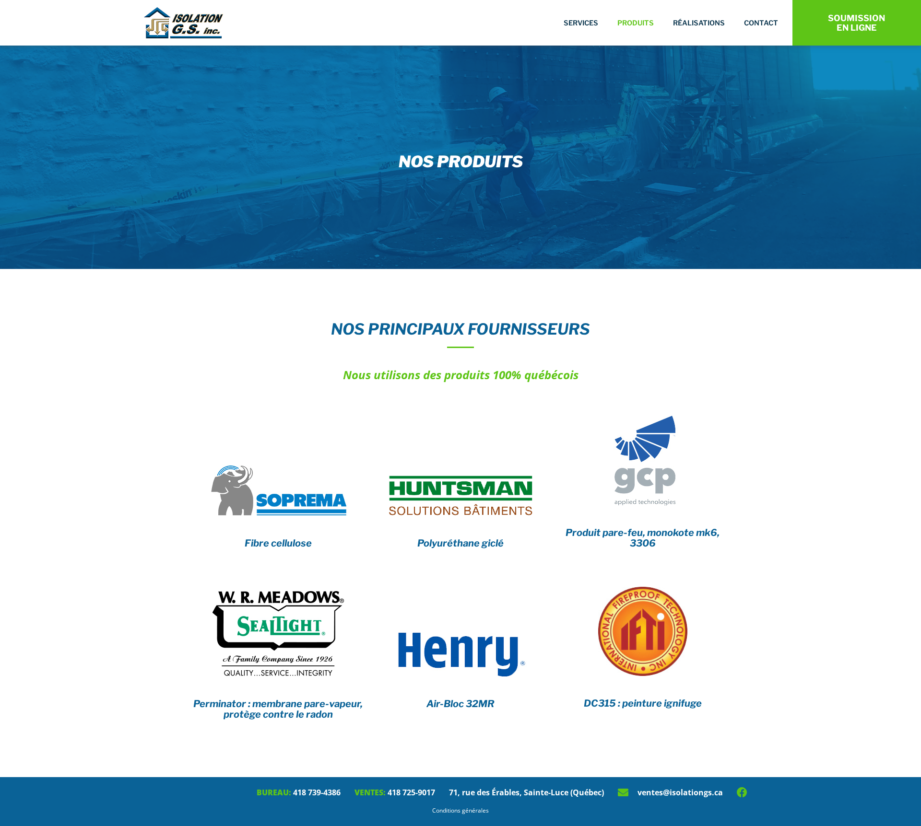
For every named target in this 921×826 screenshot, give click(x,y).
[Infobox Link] (278, 489)
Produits (635, 23)
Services (581, 23)
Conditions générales (460, 810)
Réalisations (699, 23)
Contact (761, 23)
